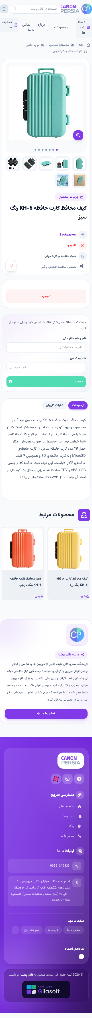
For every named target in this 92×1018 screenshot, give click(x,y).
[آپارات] (56, 779)
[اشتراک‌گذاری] (82, 266)
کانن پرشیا (26, 974)
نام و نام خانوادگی (74, 338)
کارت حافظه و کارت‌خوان (67, 51)
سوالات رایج (31, 930)
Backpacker (67, 235)
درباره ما (43, 27)
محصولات (61, 27)
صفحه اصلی (66, 806)
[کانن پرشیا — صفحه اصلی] (76, 9)
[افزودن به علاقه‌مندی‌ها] (11, 265)
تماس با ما (28, 27)
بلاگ (71, 826)
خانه (81, 45)
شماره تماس (78, 358)
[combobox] (35, 9)
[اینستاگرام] (67, 779)
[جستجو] (14, 9)
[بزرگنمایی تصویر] (78, 135)
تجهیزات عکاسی (59, 45)
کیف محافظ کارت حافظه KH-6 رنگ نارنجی (25, 582)
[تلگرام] (79, 779)
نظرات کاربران (54, 405)
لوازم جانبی (32, 45)
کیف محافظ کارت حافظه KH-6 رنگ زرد (72, 582)
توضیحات (78, 405)
